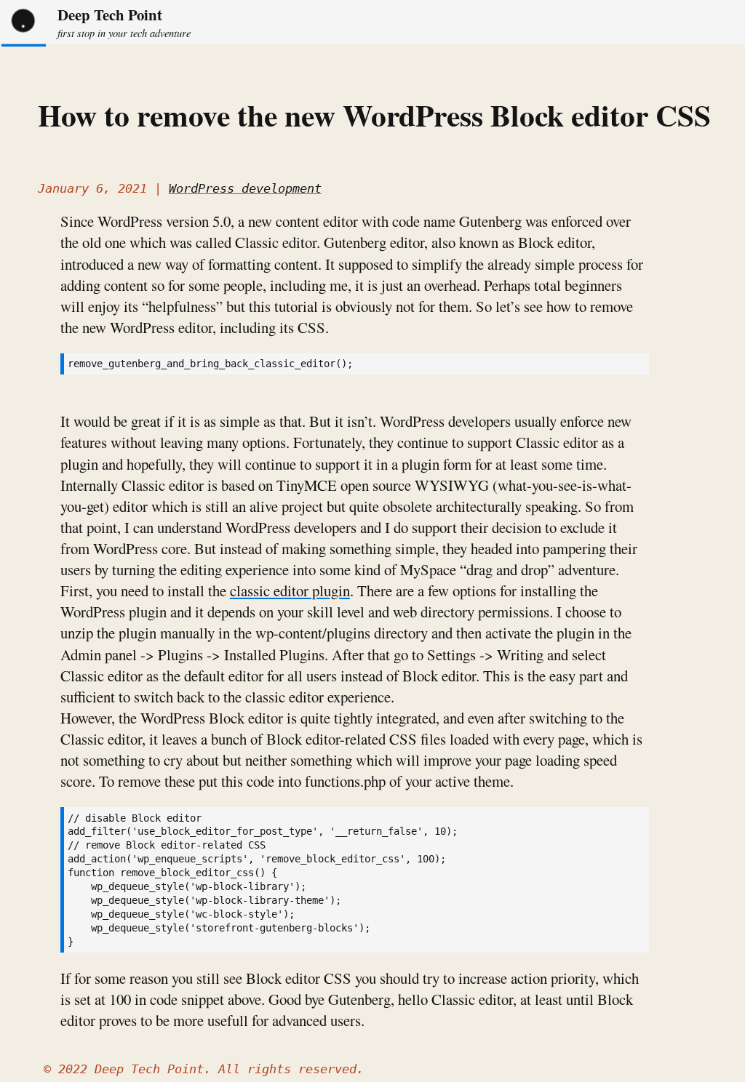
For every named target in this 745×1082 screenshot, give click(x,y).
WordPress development (245, 188)
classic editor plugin (290, 590)
